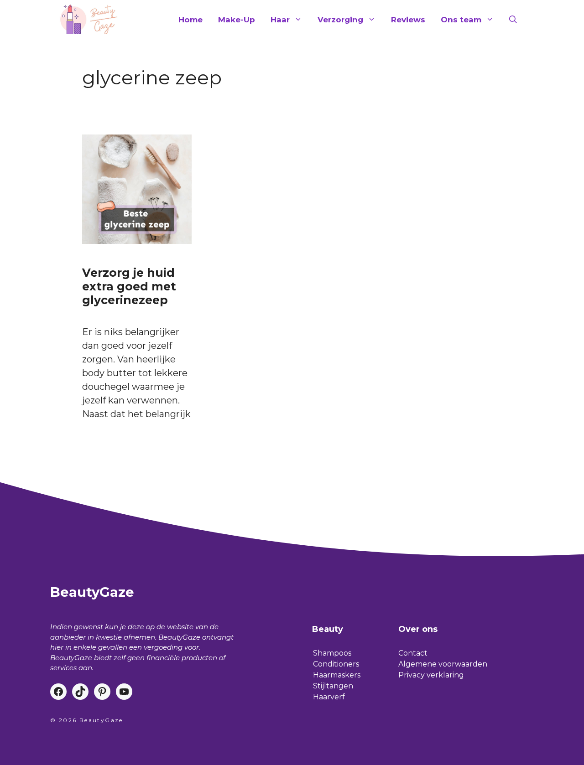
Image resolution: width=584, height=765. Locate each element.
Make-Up (236, 19)
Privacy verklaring (431, 675)
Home (190, 19)
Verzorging (340, 19)
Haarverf (329, 697)
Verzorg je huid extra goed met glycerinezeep (129, 286)
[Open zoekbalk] (513, 19)
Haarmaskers (336, 675)
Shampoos (332, 653)
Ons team (461, 19)
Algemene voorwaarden (442, 664)
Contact (413, 653)
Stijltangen (333, 686)
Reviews (408, 19)
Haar (280, 19)
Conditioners (336, 664)
